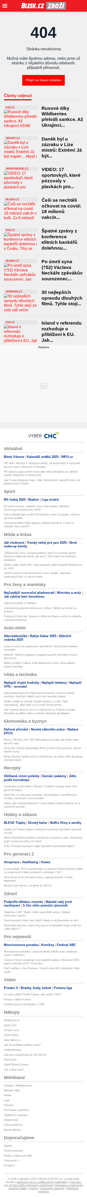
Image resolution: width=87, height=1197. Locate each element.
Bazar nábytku (12, 1129)
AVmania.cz (14, 291)
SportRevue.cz (17, 168)
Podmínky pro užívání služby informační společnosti (42, 1184)
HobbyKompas (12, 1049)
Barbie (7, 1095)
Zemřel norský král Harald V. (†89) (24, 1004)
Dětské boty (11, 1119)
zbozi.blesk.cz (12, 1040)
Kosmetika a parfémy (16, 1109)
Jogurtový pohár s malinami (20, 603)
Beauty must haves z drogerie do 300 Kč (28, 885)
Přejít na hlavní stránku (43, 80)
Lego (7, 1100)
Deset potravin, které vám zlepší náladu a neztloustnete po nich (41, 920)
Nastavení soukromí (52, 1188)
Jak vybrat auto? (14, 1069)
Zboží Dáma (11, 1034)
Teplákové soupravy (16, 1115)
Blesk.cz (12, 199)
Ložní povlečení (13, 1124)
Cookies (33, 1188)
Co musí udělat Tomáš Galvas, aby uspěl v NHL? (33, 994)
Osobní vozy (11, 1030)
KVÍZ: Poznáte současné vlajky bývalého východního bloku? (39, 846)
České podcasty (13, 1150)
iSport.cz (13, 138)
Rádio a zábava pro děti (18, 1155)
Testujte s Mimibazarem (18, 1085)
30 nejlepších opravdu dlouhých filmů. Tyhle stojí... (62, 298)
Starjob (8, 1145)
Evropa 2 (9, 1165)
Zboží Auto (10, 1059)
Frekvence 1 (11, 1160)
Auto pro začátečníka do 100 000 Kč (25, 1054)
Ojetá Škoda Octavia (16, 1064)
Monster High (12, 1090)
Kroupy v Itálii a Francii (17, 999)
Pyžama (9, 1105)
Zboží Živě (10, 1025)
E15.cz (10, 107)
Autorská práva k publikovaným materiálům (42, 1182)
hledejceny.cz (12, 1020)
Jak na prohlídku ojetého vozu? (22, 1044)
